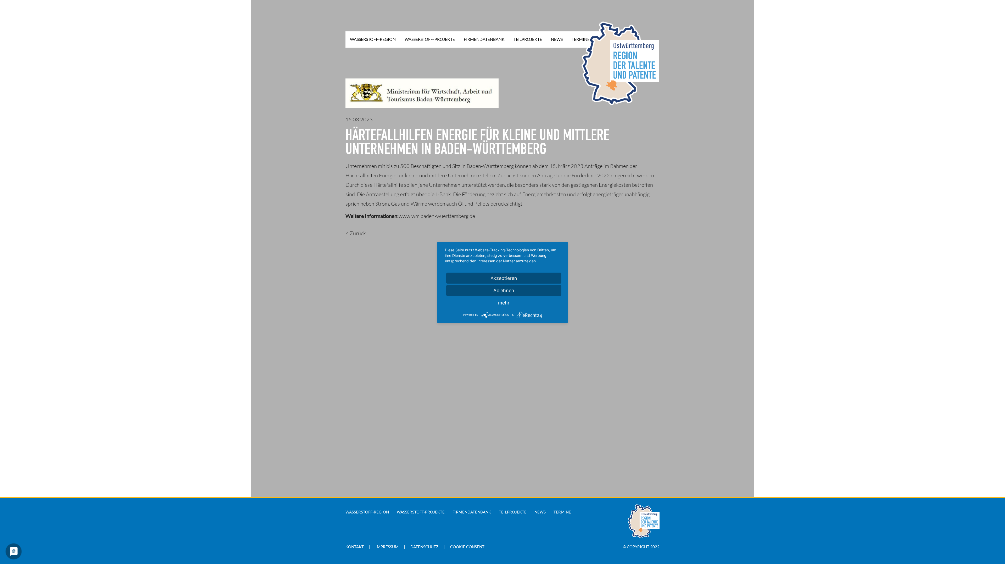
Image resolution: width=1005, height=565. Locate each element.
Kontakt (354, 546)
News (540, 512)
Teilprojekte (513, 512)
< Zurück (355, 233)
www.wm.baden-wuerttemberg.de (437, 216)
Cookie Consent (467, 546)
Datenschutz (424, 546)
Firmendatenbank (472, 512)
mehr (504, 303)
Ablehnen (503, 290)
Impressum (387, 546)
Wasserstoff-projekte (421, 512)
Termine (562, 512)
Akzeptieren (503, 278)
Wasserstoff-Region (367, 512)
